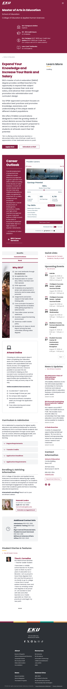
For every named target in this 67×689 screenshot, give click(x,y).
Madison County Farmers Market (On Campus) (56, 325)
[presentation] (8, 559)
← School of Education (8, 57)
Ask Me (52, 273)
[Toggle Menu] (63, 3)
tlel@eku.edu (49, 474)
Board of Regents (20, 654)
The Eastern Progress (21, 680)
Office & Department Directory (23, 656)
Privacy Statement (57, 686)
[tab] (20, 253)
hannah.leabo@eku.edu (24, 507)
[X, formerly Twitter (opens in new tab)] (28, 641)
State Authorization (20, 663)
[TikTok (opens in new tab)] (42, 641)
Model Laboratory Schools (42, 680)
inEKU (36, 665)
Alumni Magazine (19, 678)
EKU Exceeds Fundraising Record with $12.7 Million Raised (54, 403)
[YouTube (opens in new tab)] (39, 641)
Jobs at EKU (38, 663)
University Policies (20, 658)
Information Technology (41, 658)
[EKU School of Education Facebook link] (46, 484)
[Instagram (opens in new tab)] (32, 641)
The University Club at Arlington (43, 682)
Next (60, 357)
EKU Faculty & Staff (20, 660)
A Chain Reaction (51, 427)
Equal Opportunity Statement (43, 686)
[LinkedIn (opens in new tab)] (35, 641)
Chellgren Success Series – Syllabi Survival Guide (56, 286)
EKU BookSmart (20, 274)
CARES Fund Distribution (41, 660)
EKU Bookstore (39, 656)
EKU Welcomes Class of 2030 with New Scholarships (53, 377)
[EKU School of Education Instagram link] (49, 484)
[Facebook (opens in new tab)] (25, 641)
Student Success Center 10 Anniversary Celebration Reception (55, 342)
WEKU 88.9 (38, 676)
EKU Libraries (38, 654)
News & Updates (19, 676)
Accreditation (18, 665)
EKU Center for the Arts (41, 678)
